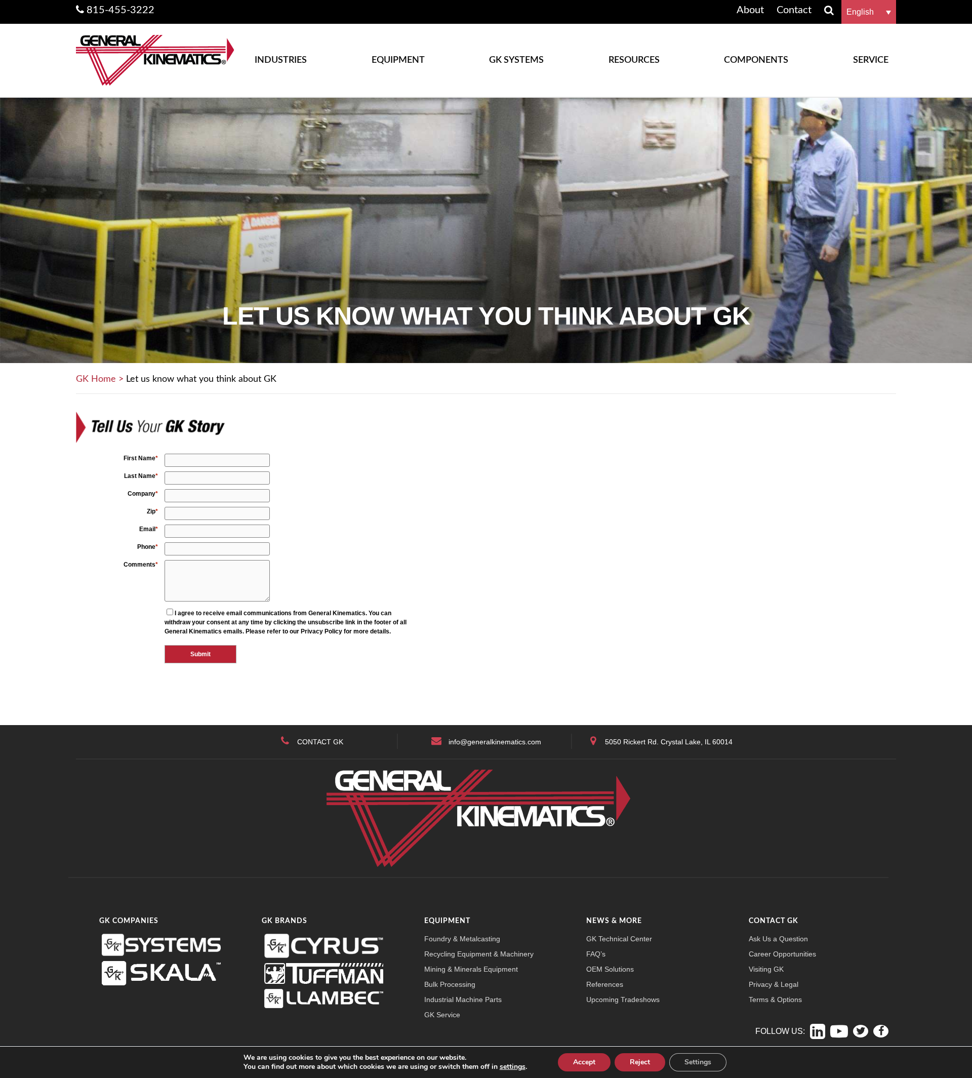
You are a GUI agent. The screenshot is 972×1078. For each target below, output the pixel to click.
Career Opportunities (782, 954)
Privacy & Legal (773, 984)
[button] (868, 12)
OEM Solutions (610, 969)
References (604, 984)
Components (756, 60)
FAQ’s (595, 954)
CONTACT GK (320, 742)
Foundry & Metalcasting (462, 939)
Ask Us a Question (778, 939)
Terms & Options (775, 999)
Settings (697, 1062)
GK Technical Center (619, 939)
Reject (640, 1062)
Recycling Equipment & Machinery (479, 954)
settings (512, 1066)
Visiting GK (766, 969)
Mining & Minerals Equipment (471, 969)
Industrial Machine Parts (463, 999)
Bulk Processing (449, 984)
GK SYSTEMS (516, 60)
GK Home (96, 379)
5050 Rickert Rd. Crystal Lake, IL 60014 (669, 742)
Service (870, 60)
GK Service (442, 1015)
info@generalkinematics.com (495, 742)
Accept (584, 1062)
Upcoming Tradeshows (623, 999)
